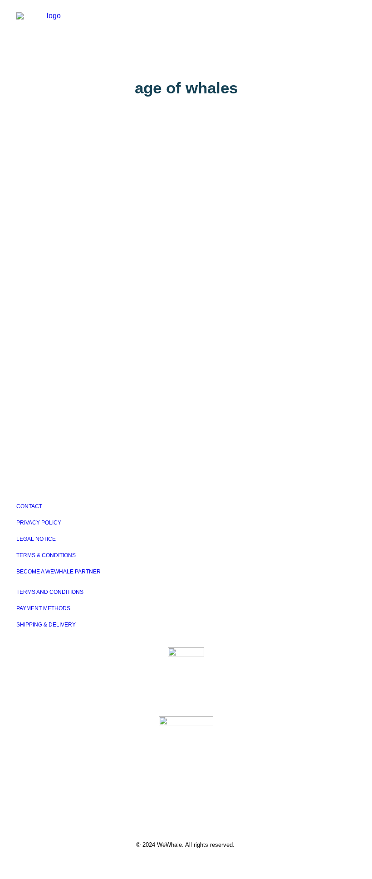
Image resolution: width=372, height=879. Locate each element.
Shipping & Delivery (46, 625)
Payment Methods (43, 608)
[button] (351, 21)
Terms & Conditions (46, 555)
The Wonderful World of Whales (102, 346)
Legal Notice (36, 539)
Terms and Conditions (49, 592)
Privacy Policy (38, 523)
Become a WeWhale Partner (58, 571)
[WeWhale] (50, 21)
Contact (29, 506)
